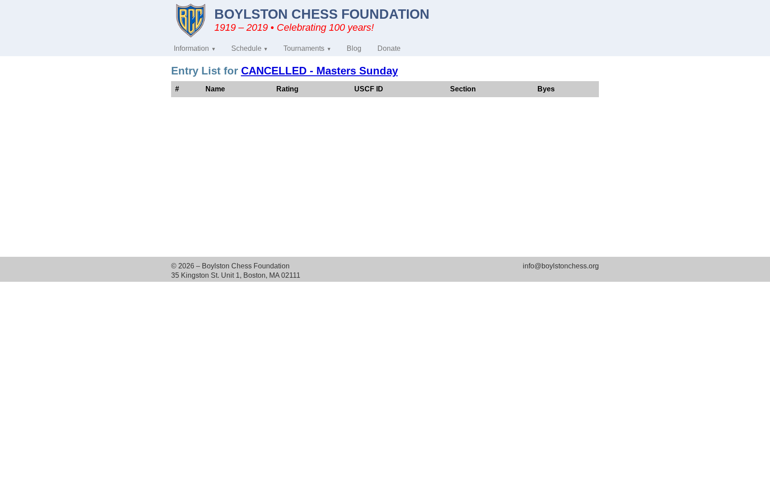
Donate (389, 48)
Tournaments (303, 48)
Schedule (246, 48)
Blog (354, 48)
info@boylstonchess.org (561, 266)
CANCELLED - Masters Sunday (319, 71)
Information (191, 48)
